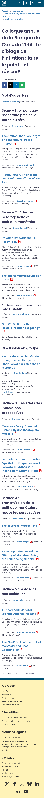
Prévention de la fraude (12, 704)
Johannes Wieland (25, 165)
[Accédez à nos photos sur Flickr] (18, 793)
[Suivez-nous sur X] (7, 785)
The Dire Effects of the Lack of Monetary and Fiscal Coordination (21, 646)
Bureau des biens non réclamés (16, 721)
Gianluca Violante (25, 295)
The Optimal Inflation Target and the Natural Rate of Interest (21, 139)
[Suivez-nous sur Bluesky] (30, 785)
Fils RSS (5, 770)
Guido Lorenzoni (24, 449)
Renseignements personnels (14, 741)
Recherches (17, 11)
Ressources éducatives (12, 701)
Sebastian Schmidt (25, 201)
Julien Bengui (23, 541)
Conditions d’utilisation (12, 737)
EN (33, 3)
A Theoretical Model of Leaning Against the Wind (19, 612)
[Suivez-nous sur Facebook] (15, 785)
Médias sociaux (8, 773)
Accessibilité (7, 694)
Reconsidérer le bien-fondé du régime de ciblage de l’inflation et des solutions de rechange (21, 362)
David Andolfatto (25, 486)
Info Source (7, 750)
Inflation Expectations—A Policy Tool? (19, 240)
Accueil (5, 11)
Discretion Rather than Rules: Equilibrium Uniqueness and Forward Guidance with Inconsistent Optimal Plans (21, 465)
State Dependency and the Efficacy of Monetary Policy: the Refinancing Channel (20, 555)
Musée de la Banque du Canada (16, 717)
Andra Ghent (23, 577)
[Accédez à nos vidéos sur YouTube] (25, 793)
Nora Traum (22, 665)
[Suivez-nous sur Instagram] (22, 785)
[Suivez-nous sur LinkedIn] (37, 785)
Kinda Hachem (24, 266)
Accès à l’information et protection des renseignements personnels (19, 745)
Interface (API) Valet (10, 776)
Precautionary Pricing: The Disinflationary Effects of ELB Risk (21, 178)
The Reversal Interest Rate (19, 526)
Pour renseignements (11, 763)
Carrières (6, 691)
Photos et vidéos (9, 698)
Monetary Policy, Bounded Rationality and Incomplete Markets (20, 430)
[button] (4, 85)
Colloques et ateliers (14, 19)
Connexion (8, 724)
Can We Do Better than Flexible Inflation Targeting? (21, 326)
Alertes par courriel (10, 766)
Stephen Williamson (26, 632)
